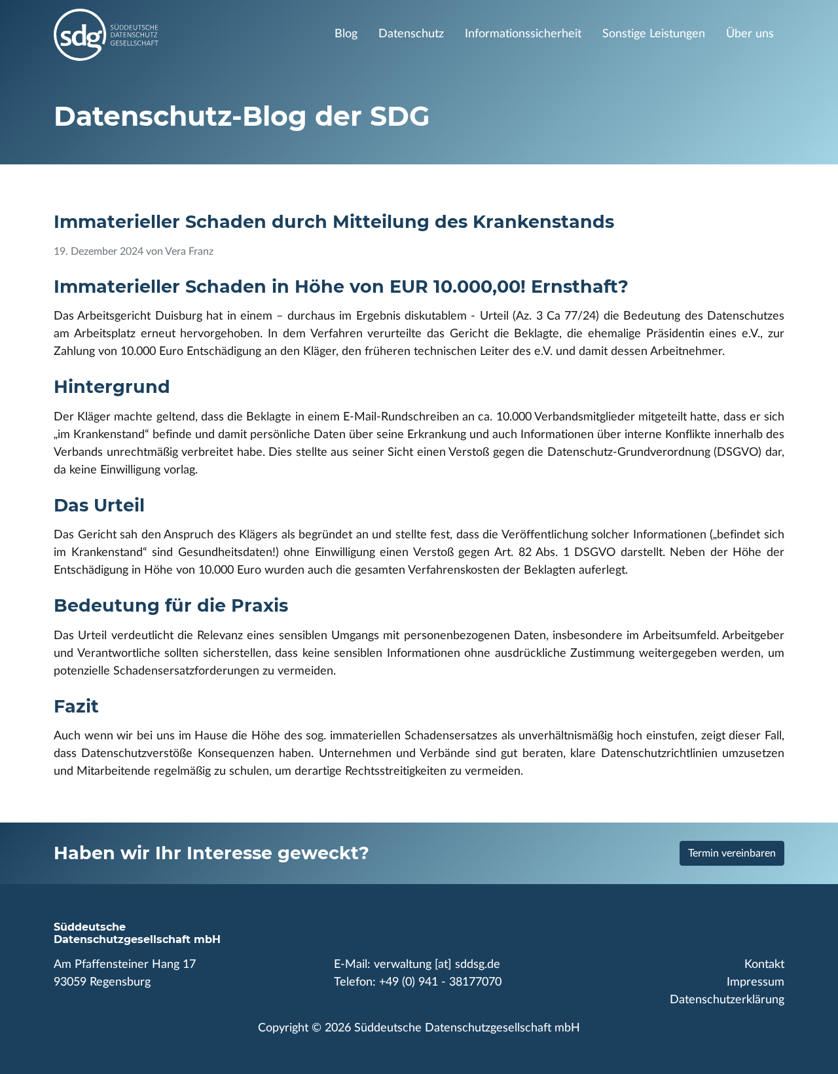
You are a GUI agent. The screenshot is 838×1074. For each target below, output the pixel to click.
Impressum (755, 982)
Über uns (750, 34)
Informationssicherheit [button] (523, 34)
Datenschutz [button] (411, 34)
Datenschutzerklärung (727, 1000)
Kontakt (764, 965)
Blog (346, 34)
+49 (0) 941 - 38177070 (440, 982)
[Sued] (176, 34)
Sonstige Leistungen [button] (653, 34)
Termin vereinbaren (732, 853)
